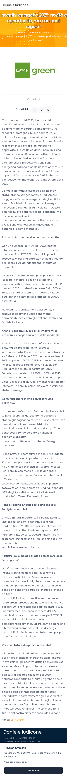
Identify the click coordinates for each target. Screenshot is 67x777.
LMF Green (17, 720)
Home (21, 33)
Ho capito (33, 770)
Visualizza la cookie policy (15, 762)
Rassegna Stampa (39, 33)
